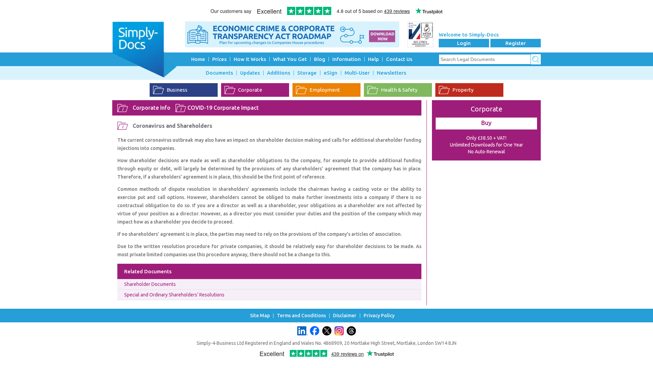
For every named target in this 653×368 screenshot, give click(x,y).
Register (515, 43)
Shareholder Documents (150, 284)
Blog (319, 59)
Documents (219, 73)
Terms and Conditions (301, 315)
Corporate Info (151, 108)
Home (198, 59)
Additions (278, 73)
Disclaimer (344, 315)
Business (177, 90)
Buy (486, 122)
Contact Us (399, 59)
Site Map (260, 315)
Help (373, 59)
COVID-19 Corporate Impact (223, 108)
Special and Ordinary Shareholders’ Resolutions (174, 294)
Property (462, 90)
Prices (219, 59)
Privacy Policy (379, 315)
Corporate (250, 90)
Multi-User (357, 73)
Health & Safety (399, 90)
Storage (307, 73)
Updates (250, 73)
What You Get (290, 59)
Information (346, 59)
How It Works (250, 59)
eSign (330, 73)
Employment (324, 90)
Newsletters (391, 73)
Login (464, 43)
